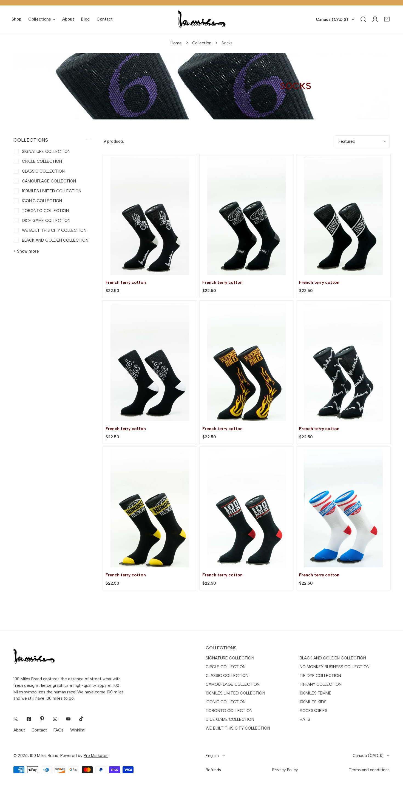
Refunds (213, 769)
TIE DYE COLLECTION (320, 675)
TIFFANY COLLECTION (321, 684)
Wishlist (77, 730)
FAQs (58, 730)
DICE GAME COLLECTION (230, 719)
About (19, 730)
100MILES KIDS (313, 701)
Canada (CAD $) (332, 19)
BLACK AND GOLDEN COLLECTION (333, 658)
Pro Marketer (96, 755)
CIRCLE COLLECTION (226, 666)
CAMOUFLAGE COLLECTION (233, 684)
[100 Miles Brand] (202, 19)
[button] (387, 19)
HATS (305, 719)
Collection (201, 43)
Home (176, 43)
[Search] (363, 19)
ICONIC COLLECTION (226, 701)
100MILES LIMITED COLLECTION (235, 693)
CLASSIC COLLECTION (227, 675)
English (212, 755)
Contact (39, 730)
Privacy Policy (285, 769)
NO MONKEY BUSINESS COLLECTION (335, 666)
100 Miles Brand (44, 755)
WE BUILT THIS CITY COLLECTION (238, 728)
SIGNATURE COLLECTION (230, 658)
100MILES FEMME (315, 693)
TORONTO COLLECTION (229, 710)
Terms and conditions (369, 769)
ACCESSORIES (313, 710)
